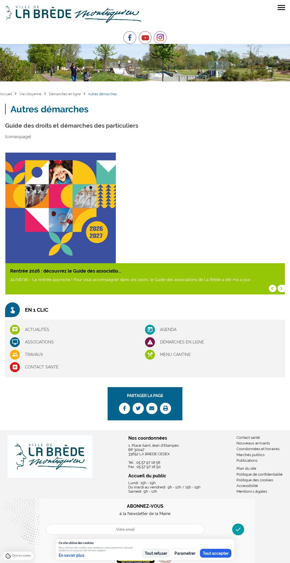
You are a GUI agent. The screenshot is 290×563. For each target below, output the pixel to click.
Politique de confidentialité (259, 474)
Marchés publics (250, 455)
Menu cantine (175, 354)
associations (39, 342)
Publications (246, 460)
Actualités (37, 329)
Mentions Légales (251, 491)
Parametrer (184, 553)
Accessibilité (247, 486)
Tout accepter (216, 553)
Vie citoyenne (30, 94)
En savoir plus (71, 555)
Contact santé (42, 367)
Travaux (34, 354)
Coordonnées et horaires (258, 449)
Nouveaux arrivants (253, 443)
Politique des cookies (254, 480)
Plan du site (246, 468)
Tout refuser (156, 553)
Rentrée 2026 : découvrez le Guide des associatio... (65, 271)
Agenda (168, 329)
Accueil (6, 94)
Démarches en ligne (65, 94)
